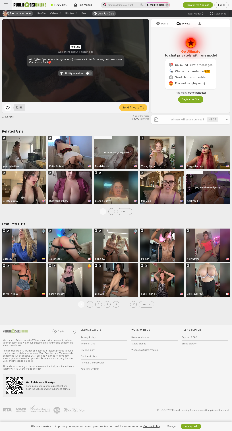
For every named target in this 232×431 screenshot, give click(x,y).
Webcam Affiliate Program (145, 350)
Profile (41, 13)
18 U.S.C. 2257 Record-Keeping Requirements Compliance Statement (193, 410)
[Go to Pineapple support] (57, 410)
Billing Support (189, 343)
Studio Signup (138, 343)
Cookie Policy (151, 426)
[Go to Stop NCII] (74, 410)
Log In (221, 5)
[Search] (141, 4)
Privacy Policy (88, 337)
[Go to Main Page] (30, 5)
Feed (84, 13)
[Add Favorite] (7, 107)
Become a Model (140, 337)
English (61, 331)
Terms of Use (88, 343)
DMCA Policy (88, 350)
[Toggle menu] (6, 5)
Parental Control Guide (92, 362)
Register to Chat (191, 99)
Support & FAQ (189, 337)
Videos (55, 13)
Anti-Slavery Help (90, 369)
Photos (71, 13)
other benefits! (197, 92)
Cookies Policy (89, 356)
